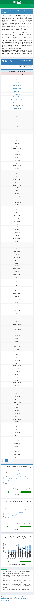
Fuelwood (17, 94)
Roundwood (17, 88)
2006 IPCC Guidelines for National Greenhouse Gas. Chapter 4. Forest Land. (15, 590)
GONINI (20, 598)
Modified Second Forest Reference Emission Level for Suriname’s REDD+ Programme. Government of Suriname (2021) (16, 576)
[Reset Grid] (20, 66)
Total (17, 82)
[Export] (25, 66)
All (30, 67)
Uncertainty (17, 85)
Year (17, 79)
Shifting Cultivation (17, 100)
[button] (1, 6)
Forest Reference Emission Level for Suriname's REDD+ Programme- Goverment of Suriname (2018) (16, 572)
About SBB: (7, 6)
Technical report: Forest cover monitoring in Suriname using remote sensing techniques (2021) (16, 581)
